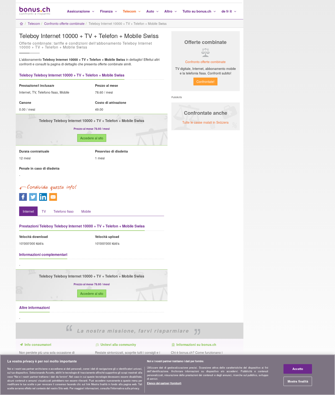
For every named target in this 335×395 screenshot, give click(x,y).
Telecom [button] (130, 11)
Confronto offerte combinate (64, 23)
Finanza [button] (106, 11)
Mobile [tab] (86, 211)
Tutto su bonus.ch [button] (197, 11)
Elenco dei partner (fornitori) (164, 383)
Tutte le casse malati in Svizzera (205, 122)
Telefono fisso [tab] (64, 211)
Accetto (297, 369)
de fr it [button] (227, 11)
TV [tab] (44, 211)
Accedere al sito (91, 138)
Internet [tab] (28, 211)
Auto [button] (150, 11)
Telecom (34, 23)
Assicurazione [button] (79, 11)
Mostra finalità (298, 381)
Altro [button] (168, 11)
